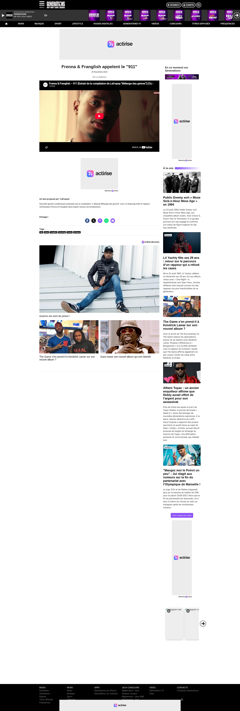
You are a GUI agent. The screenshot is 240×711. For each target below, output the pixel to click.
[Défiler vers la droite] (203, 624)
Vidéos (155, 24)
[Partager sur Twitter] (93, 222)
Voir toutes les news (182, 515)
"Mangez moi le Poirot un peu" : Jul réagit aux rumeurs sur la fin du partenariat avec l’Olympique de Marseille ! (181, 477)
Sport (58, 24)
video (46, 232)
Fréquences (227, 24)
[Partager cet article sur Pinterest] (99, 222)
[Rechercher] (198, 5)
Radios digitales (103, 24)
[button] (174, 623)
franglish (53, 232)
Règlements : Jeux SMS (133, 696)
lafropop (77, 232)
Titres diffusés (201, 24)
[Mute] (46, 15)
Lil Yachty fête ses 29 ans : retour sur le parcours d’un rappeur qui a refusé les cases (181, 263)
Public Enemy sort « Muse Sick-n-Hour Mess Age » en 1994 (181, 201)
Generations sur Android (105, 693)
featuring (62, 232)
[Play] (3, 15)
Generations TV (132, 24)
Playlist (42, 696)
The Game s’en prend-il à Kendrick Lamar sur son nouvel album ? (181, 325)
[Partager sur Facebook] (87, 222)
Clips (151, 693)
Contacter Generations (187, 690)
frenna (69, 232)
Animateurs (44, 693)
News (21, 24)
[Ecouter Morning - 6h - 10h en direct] (182, 76)
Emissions (44, 690)
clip (41, 232)
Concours (176, 24)
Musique (39, 24)
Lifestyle (77, 24)
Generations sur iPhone (105, 690)
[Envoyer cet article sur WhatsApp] (106, 222)
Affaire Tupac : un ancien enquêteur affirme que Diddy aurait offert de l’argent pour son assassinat (181, 395)
